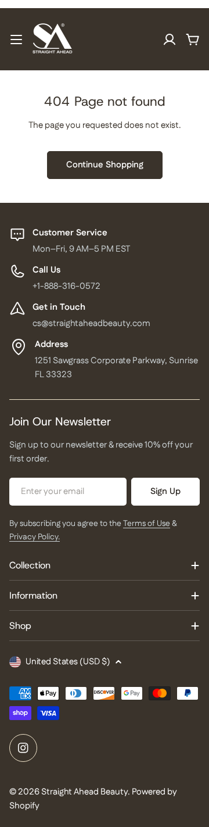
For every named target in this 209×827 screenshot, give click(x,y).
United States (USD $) (68, 662)
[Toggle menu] (16, 39)
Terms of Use (146, 523)
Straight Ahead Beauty (84, 792)
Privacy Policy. (34, 537)
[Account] (169, 39)
